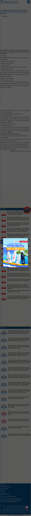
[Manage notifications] (27, 507)
